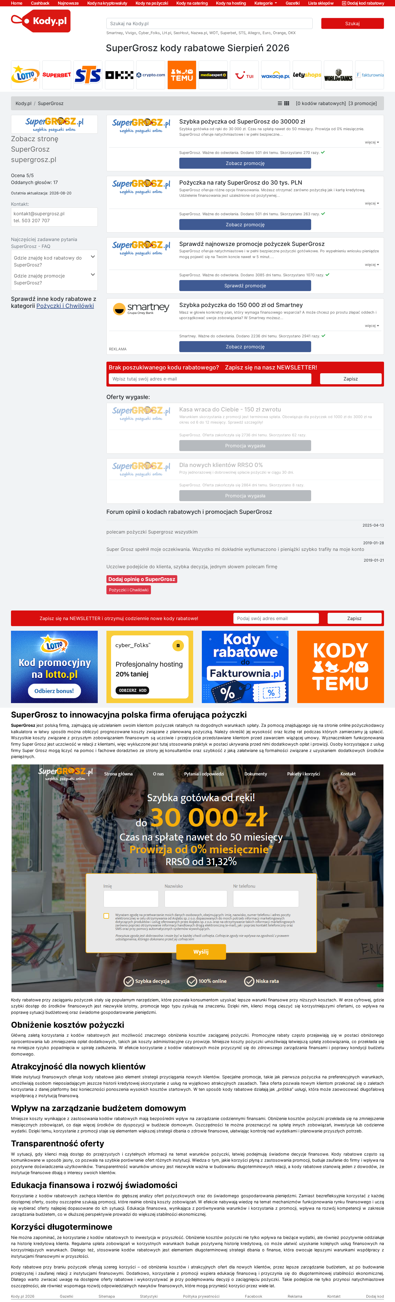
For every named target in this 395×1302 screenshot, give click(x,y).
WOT (213, 33)
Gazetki (293, 3)
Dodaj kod (375, 1296)
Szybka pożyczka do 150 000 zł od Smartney (241, 304)
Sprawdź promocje (245, 285)
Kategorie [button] (264, 3)
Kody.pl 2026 (22, 1296)
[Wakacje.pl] (275, 74)
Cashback (40, 3)
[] (321, 103)
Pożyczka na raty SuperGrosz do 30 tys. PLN (240, 182)
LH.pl (166, 33)
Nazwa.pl (199, 33)
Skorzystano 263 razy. (300, 214)
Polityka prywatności (201, 1296)
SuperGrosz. (190, 152)
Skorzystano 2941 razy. (299, 336)
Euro (267, 33)
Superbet (228, 33)
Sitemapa (107, 1296)
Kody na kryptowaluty (107, 3)
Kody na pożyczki (152, 3)
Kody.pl (24, 103)
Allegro (254, 33)
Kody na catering (192, 3)
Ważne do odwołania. (220, 152)
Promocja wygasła (245, 445)
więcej (371, 142)
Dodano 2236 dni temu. (257, 336)
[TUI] (244, 74)
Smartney (114, 33)
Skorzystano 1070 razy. (303, 275)
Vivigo (130, 33)
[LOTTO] (25, 74)
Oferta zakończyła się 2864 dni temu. (235, 485)
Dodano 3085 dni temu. (261, 275)
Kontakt (334, 1296)
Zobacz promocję (245, 163)
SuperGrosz (51, 103)
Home (16, 3)
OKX (292, 33)
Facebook (253, 1296)
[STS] (87, 74)
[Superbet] (56, 74)
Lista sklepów (321, 3)
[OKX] (119, 74)
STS (242, 33)
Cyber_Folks (149, 33)
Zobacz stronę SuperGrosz (34, 144)
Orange (279, 33)
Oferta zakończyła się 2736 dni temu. (235, 435)
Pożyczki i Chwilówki (65, 305)
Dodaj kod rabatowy (365, 3)
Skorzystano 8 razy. (286, 485)
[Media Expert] (213, 74)
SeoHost (181, 33)
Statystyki (149, 1296)
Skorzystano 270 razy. (300, 152)
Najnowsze (68, 3)
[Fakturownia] (369, 74)
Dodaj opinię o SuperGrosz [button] (141, 579)
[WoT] (338, 74)
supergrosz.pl (33, 159)
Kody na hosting (231, 3)
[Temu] (181, 74)
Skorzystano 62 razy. (288, 435)
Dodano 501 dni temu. (260, 152)
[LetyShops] (307, 74)
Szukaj (352, 23)
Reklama (295, 1296)
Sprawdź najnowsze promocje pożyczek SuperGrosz (252, 243)
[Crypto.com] (150, 74)
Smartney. (188, 336)
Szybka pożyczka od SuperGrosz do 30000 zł (242, 121)
